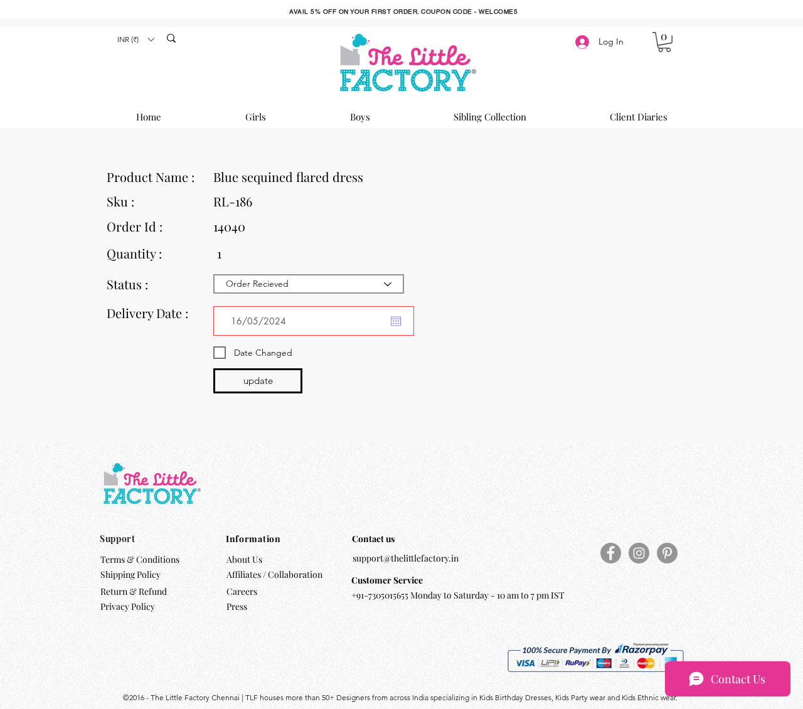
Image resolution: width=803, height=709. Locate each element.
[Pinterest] (667, 553)
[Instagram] (639, 553)
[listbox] (135, 39)
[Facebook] (610, 553)
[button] (135, 39)
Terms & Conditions (139, 559)
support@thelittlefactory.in (406, 558)
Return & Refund (134, 591)
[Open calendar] (396, 321)
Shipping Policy (130, 574)
